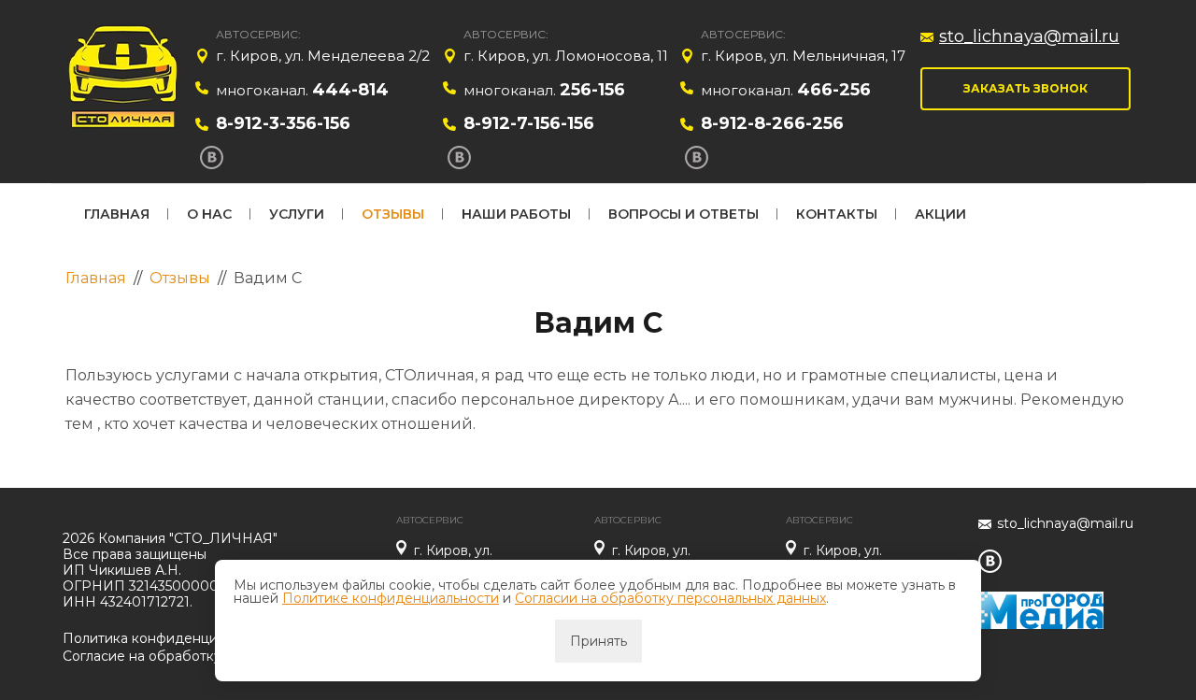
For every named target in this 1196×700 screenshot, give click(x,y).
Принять (598, 641)
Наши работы (516, 214)
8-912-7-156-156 (528, 123)
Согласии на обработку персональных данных (670, 598)
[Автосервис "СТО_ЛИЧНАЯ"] (123, 80)
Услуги (296, 214)
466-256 (834, 89)
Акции (940, 214)
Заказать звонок (1025, 88)
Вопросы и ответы (683, 214)
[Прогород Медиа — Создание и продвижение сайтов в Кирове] (1040, 599)
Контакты (836, 214)
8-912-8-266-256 (772, 123)
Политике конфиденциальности (390, 598)
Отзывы (393, 214)
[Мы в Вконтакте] (211, 157)
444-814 (350, 89)
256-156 (592, 89)
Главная (117, 214)
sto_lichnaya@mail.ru (1029, 36)
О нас (209, 214)
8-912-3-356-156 (283, 123)
